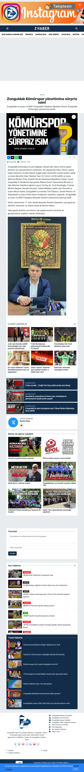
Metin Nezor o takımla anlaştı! (19, 483)
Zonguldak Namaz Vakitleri (61, 720)
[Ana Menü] (7, 28)
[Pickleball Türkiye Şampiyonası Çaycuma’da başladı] (24, 498)
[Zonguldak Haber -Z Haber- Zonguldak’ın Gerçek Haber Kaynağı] (42, 28)
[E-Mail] (21, 425)
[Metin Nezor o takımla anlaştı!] (24, 472)
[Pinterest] (23, 744)
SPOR (42, 95)
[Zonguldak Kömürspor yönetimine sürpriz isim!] (42, 134)
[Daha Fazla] (20, 157)
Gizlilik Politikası (14, 753)
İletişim (11, 750)
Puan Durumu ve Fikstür (60, 725)
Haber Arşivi (56, 732)
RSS (20, 763)
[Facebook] (15, 744)
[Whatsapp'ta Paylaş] (16, 157)
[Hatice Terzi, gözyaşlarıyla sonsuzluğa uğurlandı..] (59, 498)
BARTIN (76, 34)
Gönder (12, 553)
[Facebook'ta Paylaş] (8, 157)
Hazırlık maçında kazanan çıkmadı (21, 458)
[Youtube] (34, 744)
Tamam (76, 769)
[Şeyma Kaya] (13, 422)
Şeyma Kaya (12, 162)
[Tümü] (75, 566)
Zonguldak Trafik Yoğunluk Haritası (64, 722)
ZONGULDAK (40, 34)
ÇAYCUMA (65, 34)
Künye (45, 750)
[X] (19, 744)
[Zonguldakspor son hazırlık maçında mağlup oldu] (59, 472)
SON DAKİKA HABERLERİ (12, 34)
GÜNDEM (29, 34)
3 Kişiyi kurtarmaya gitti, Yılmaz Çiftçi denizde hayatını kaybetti (46, 595)
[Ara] (76, 28)
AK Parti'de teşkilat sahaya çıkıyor (38, 606)
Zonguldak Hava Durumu (60, 718)
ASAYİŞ (26, 582)
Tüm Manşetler (57, 727)
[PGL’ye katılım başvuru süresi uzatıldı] (59, 447)
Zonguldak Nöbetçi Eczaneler (62, 715)
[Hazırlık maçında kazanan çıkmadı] (24, 447)
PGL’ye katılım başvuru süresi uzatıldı (56, 458)
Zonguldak (27, 572)
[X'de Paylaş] (12, 157)
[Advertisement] (42, 64)
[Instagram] (26, 744)
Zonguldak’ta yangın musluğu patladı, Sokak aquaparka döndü (47, 626)
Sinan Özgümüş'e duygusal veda (38, 575)
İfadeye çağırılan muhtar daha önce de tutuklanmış (45, 585)
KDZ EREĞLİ (54, 34)
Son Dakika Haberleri (59, 729)
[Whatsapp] (38, 744)
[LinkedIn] (30, 744)
